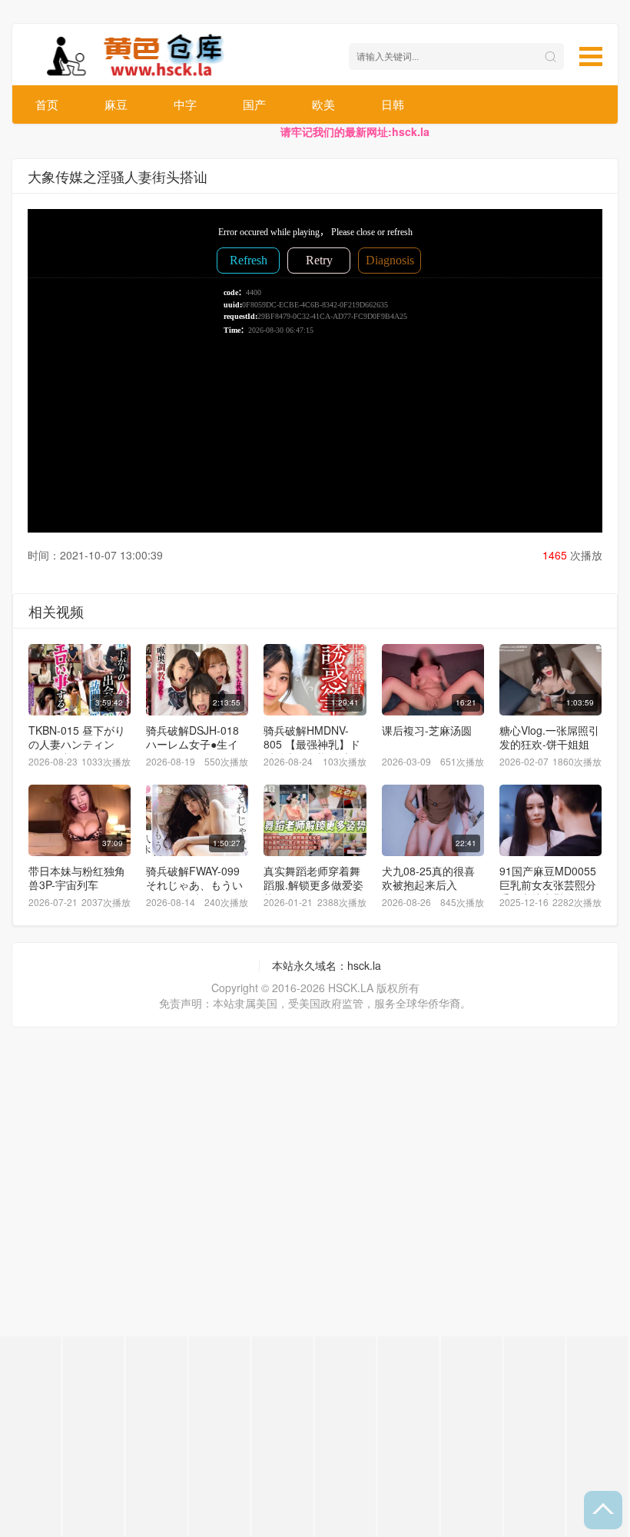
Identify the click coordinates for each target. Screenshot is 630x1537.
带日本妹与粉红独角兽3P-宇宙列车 (76, 877)
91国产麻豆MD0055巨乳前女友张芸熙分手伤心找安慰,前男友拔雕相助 (549, 891)
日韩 (392, 104)
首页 (46, 104)
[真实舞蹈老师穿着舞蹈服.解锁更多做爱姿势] (315, 820)
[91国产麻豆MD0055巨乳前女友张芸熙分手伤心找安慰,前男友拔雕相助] (550, 820)
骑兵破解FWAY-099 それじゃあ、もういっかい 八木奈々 (194, 884)
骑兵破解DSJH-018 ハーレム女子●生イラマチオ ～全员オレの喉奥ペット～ (196, 750)
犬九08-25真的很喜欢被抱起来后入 (428, 877)
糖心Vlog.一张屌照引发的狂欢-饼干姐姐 (549, 737)
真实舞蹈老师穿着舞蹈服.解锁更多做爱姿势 (313, 884)
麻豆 (116, 104)
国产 (254, 104)
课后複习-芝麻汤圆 (427, 730)
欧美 (323, 104)
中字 (185, 104)
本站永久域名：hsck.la (326, 965)
